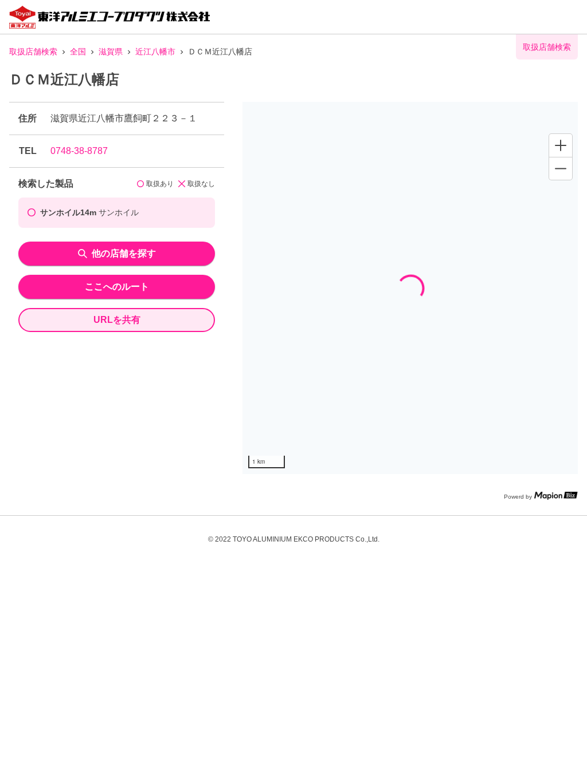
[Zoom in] (560, 145)
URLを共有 (116, 320)
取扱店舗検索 (33, 51)
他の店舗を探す (124, 253)
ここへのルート (117, 286)
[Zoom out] (560, 168)
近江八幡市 (155, 51)
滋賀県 (111, 51)
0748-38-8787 (79, 151)
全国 (78, 51)
